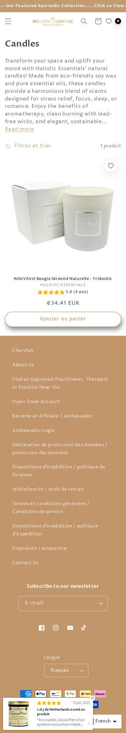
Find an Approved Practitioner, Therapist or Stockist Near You (60, 383)
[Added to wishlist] (110, 166)
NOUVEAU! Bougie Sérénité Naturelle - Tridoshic (63, 279)
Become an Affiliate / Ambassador (52, 416)
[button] (8, 21)
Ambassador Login (33, 431)
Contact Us (25, 563)
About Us (23, 365)
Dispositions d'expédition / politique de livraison (58, 471)
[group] (63, 293)
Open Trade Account (36, 402)
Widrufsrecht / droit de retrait (48, 489)
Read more (19, 129)
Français (60, 670)
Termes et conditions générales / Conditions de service (50, 508)
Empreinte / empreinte (39, 549)
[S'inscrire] (100, 603)
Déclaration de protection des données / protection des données (60, 449)
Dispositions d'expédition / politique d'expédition (55, 530)
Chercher (23, 351)
